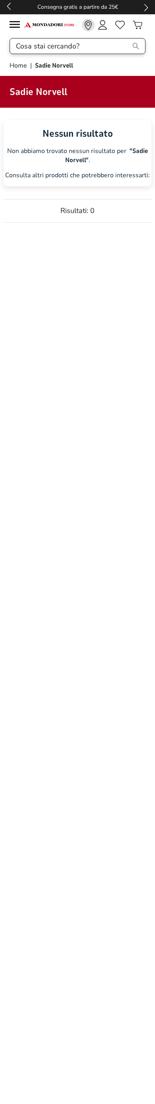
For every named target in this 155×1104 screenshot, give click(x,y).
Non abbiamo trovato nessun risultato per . (77, 156)
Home (19, 65)
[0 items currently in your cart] (137, 25)
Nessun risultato (78, 133)
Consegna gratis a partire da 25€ (77, 7)
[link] (88, 25)
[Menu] (17, 26)
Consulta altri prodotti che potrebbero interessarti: (77, 175)
